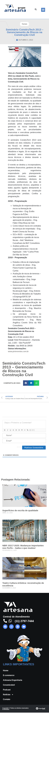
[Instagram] (11, 626)
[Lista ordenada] (16, 430)
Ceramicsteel (9, 685)
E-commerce (8, 675)
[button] (43, 10)
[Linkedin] (17, 626)
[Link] (27, 430)
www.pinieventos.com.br (18, 351)
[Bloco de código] (24, 430)
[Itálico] (7, 430)
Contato (6, 699)
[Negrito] (4, 430)
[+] (33, 430)
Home (5, 670)
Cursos (24, 24)
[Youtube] (24, 626)
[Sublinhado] (10, 430)
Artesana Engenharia (12, 680)
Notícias (6, 695)
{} (30, 430)
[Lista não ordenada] (18, 430)
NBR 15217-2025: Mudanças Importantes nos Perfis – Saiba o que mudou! (23, 546)
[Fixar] (13, 430)
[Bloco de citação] (21, 430)
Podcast (6, 690)
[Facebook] (5, 626)
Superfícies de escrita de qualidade (20, 510)
